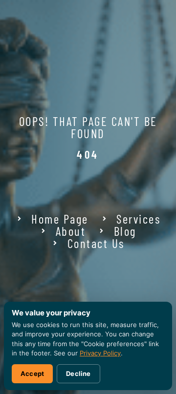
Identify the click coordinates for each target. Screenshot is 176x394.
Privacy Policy (100, 353)
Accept (32, 373)
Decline (78, 373)
